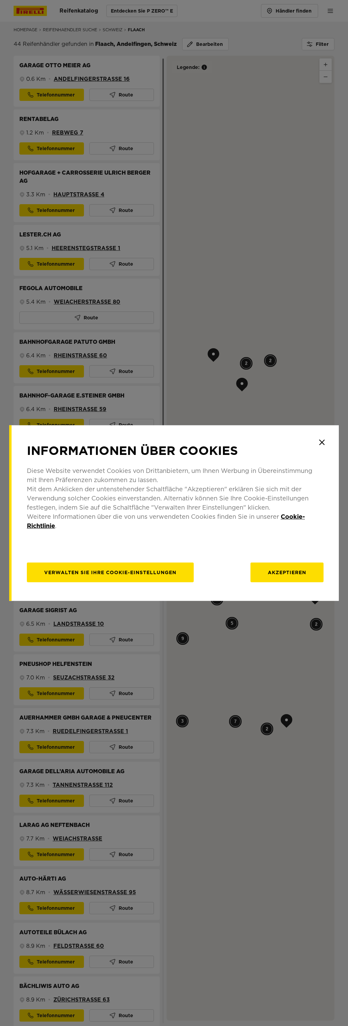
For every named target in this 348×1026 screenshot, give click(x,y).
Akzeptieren (287, 572)
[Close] (322, 442)
